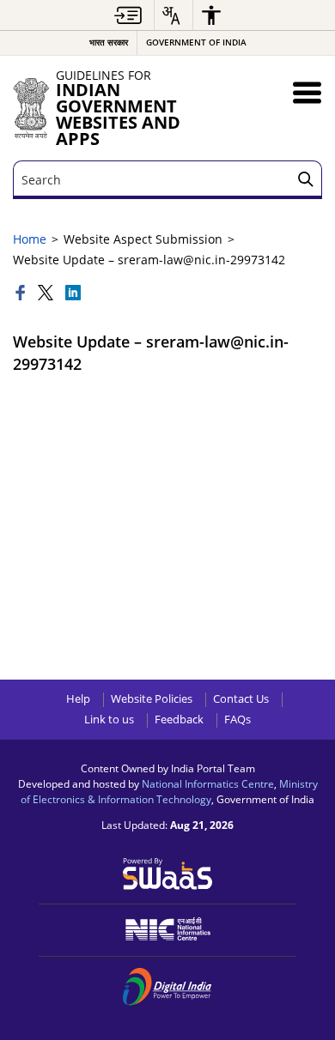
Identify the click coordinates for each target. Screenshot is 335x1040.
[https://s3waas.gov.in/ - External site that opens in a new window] (168, 872)
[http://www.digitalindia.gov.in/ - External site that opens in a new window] (168, 987)
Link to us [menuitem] (109, 719)
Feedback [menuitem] (179, 719)
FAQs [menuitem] (237, 719)
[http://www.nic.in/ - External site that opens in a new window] (168, 929)
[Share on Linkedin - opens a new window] (73, 294)
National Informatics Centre (208, 783)
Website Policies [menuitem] (151, 699)
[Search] (305, 179)
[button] (307, 92)
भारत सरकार (108, 42)
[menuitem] (128, 15)
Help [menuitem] (78, 699)
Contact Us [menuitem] (241, 699)
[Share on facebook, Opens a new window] (22, 294)
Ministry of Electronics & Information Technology (169, 791)
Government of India (196, 42)
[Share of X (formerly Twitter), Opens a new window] (47, 294)
